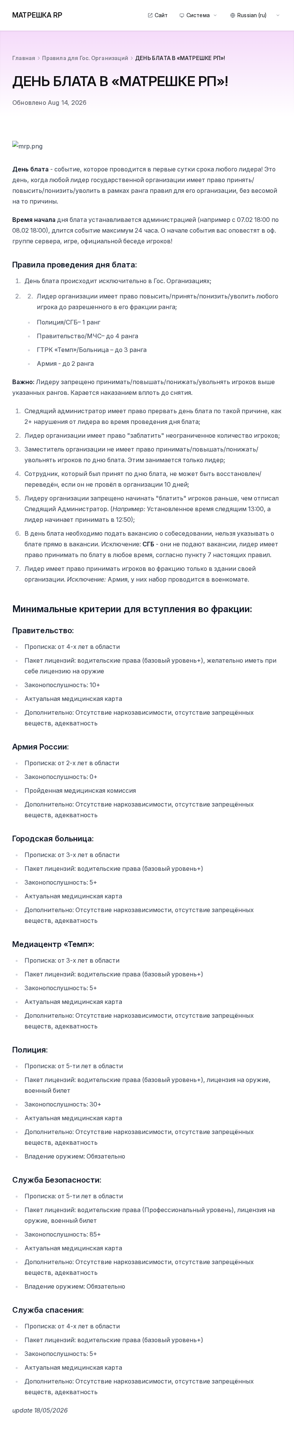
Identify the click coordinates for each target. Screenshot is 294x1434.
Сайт (161, 15)
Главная (23, 58)
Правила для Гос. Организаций (85, 58)
